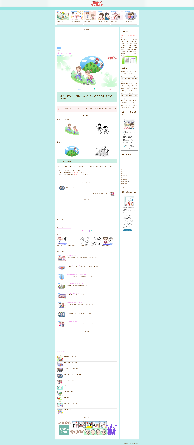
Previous (55, 17)
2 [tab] (96, 26)
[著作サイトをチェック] (82, 231)
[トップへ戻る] (192, 443)
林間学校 (59, 50)
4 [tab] (99, 26)
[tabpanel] (63, 18)
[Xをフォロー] (85, 231)
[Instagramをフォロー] (89, 231)
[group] (62, 242)
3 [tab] (97, 26)
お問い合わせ (76, 174)
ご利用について (75, 172)
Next (138, 17)
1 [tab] (94, 26)
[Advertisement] (87, 38)
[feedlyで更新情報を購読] (92, 231)
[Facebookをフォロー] (87, 231)
